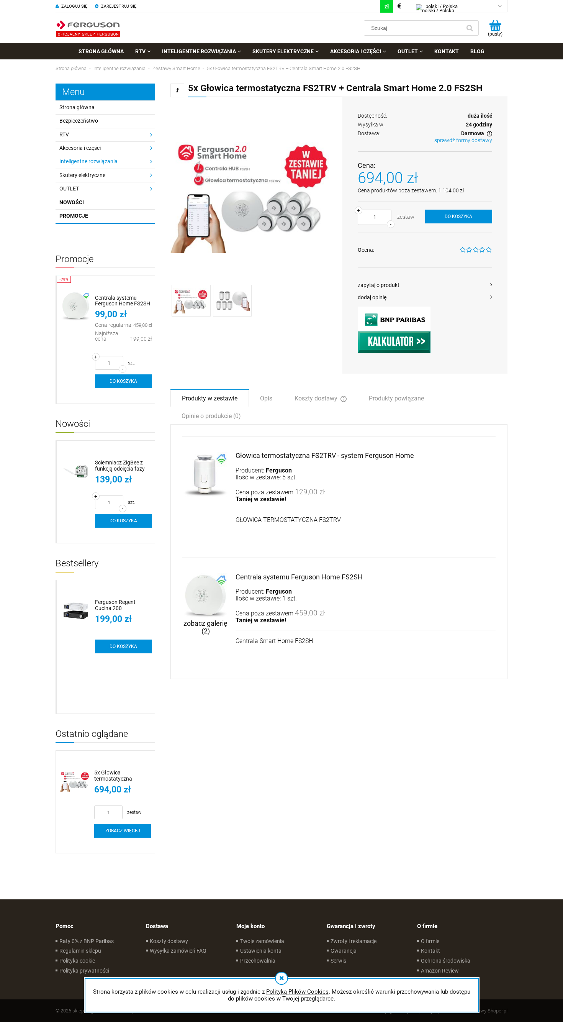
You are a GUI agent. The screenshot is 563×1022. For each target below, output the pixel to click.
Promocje (73, 216)
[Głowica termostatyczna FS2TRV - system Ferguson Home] (205, 475)
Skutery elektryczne (82, 175)
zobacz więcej (122, 830)
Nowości (71, 202)
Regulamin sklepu (80, 951)
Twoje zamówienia (262, 941)
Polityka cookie (77, 961)
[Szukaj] (469, 28)
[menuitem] (101, 51)
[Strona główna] (88, 28)
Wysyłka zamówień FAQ (178, 951)
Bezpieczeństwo (78, 121)
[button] (425, 285)
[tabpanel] (339, 552)
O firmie (430, 941)
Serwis (338, 961)
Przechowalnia (257, 961)
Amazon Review (440, 971)
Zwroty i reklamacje (353, 941)
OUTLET (69, 188)
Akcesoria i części (80, 148)
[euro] (399, 6)
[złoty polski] (386, 6)
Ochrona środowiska (445, 961)
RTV (64, 134)
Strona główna (77, 107)
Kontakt (430, 951)
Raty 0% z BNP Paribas (86, 941)
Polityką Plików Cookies (297, 991)
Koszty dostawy (169, 941)
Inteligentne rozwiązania (88, 161)
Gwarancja (344, 951)
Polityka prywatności (84, 971)
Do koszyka (458, 216)
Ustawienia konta (261, 951)
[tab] (209, 398)
